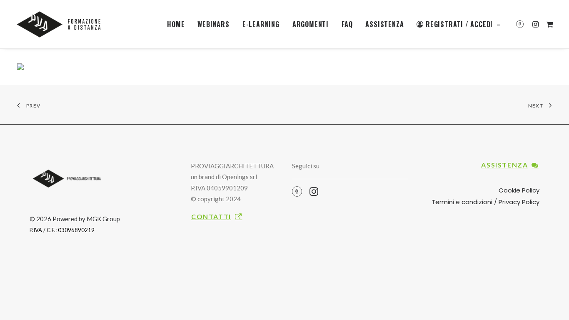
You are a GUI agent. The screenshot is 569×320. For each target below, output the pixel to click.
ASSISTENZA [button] (504, 165)
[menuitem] (175, 24)
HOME (176, 24)
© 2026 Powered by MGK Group (75, 218)
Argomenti (310, 24)
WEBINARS (213, 24)
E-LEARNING (261, 24)
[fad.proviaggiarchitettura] (61, 24)
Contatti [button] (211, 216)
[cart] (548, 24)
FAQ (347, 24)
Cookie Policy (519, 190)
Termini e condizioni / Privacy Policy (485, 202)
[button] (521, 24)
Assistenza (384, 24)
